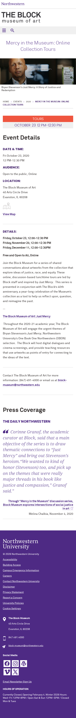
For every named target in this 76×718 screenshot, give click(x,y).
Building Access (12, 565)
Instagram (15, 663)
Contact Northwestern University (21, 581)
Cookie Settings (12, 608)
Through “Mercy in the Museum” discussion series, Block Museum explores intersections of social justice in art (38, 505)
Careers (7, 576)
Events (17, 102)
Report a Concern (12, 598)
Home (6, 102)
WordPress (23, 663)
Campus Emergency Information (21, 570)
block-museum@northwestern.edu (25, 646)
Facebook (7, 663)
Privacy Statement (13, 592)
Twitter (15, 671)
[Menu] (4, 30)
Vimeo (7, 671)
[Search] (12, 30)
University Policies (13, 603)
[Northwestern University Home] (12, 3)
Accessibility (10, 559)
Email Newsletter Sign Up (17, 682)
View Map (9, 214)
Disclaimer (9, 587)
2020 (28, 102)
